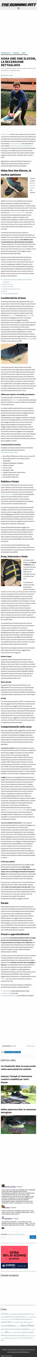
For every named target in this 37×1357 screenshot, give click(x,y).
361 (9, 1314)
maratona (10, 1325)
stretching (12, 1338)
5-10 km (4, 1313)
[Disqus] (18, 1159)
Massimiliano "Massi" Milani (15, 1234)
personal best (18, 1332)
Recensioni (4, 75)
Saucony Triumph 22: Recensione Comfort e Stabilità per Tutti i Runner (16, 1079)
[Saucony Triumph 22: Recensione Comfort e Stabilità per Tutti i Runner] (18, 1095)
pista (24, 1332)
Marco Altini (18, 1326)
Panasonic (11, 1332)
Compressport (32, 1317)
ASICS (8, 1317)
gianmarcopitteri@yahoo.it (21, 1352)
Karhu (3, 1326)
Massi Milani (27, 1325)
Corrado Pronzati (5, 1319)
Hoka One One (9, 1052)
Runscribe (3, 1338)
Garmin (4, 1322)
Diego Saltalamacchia (22, 1319)
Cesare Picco (20, 1317)
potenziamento (12, 1335)
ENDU (31, 1319)
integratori (30, 1322)
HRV (25, 1322)
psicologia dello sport (30, 1335)
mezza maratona (22, 1329)
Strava (7, 1338)
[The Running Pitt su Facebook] (12, 1355)
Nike (7, 1332)
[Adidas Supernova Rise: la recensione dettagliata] (18, 1125)
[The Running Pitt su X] (14, 1355)
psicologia (21, 1335)
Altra (17, 1314)
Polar (28, 1332)
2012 (11, 1314)
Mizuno (31, 1329)
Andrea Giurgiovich (25, 1314)
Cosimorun (12, 1319)
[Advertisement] (18, 29)
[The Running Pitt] (18, 5)
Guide (12, 1322)
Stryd (16, 1338)
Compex (26, 1317)
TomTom (20, 1338)
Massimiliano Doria (7, 1329)
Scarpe (10, 75)
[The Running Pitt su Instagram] (15, 1355)
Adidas (14, 1314)
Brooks (13, 1317)
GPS (9, 1322)
